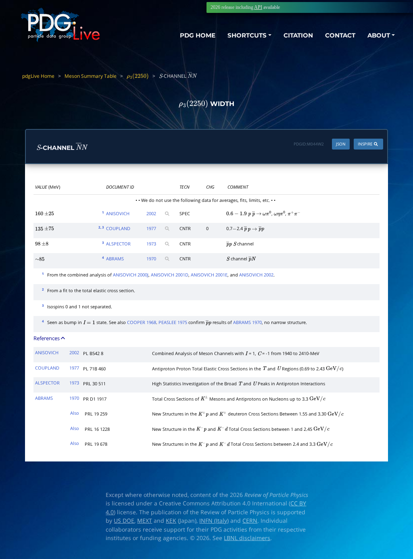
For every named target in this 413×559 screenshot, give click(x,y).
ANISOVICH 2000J (130, 275)
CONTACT (340, 35)
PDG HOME (197, 35)
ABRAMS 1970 (247, 322)
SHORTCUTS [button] (247, 35)
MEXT (144, 520)
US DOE (124, 520)
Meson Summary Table (91, 76)
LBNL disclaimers (247, 538)
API (258, 7)
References (47, 338)
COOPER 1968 (141, 322)
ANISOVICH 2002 (256, 275)
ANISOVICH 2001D (169, 275)
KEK (171, 520)
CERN (249, 520)
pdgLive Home (38, 76)
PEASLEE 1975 (173, 322)
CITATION (298, 35)
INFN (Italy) (214, 520)
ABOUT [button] (378, 35)
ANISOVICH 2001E (209, 275)
